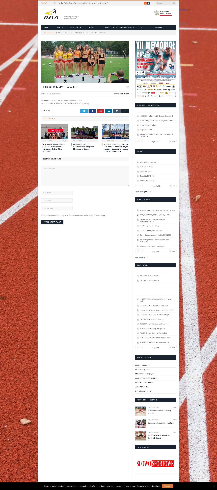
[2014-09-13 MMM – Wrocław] (85, 62)
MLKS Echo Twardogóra (144, 382)
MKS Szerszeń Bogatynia (144, 374)
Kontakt (159, 27)
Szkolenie (74, 27)
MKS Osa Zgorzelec (142, 369)
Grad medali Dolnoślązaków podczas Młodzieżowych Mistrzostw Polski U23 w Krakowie (82, 3)
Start (46, 27)
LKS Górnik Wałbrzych (143, 391)
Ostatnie (153, 400)
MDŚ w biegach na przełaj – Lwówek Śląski (159, 436)
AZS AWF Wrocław (142, 387)
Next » (172, 141)
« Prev (139, 141)
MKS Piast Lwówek (142, 365)
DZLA (58, 27)
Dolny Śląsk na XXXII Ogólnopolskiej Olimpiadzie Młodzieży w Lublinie (84, 146)
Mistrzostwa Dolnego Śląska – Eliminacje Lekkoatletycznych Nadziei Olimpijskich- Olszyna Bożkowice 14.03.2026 (116, 147)
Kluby (143, 27)
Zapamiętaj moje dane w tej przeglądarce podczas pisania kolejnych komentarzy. (74, 215)
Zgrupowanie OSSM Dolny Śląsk (161, 423)
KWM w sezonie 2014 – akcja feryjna (160, 411)
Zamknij (167, 486)
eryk (44, 94)
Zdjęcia (126, 94)
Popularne (141, 400)
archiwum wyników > (143, 191)
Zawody (91, 27)
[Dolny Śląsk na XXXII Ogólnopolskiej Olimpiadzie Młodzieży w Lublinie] (84, 133)
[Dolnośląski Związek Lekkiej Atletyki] (62, 14)
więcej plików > (141, 257)
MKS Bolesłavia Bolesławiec (145, 378)
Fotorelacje (118, 94)
